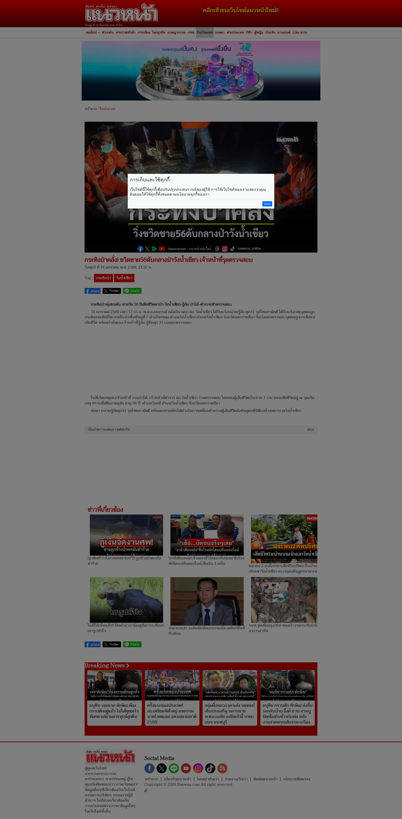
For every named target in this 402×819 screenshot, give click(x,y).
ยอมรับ (267, 204)
